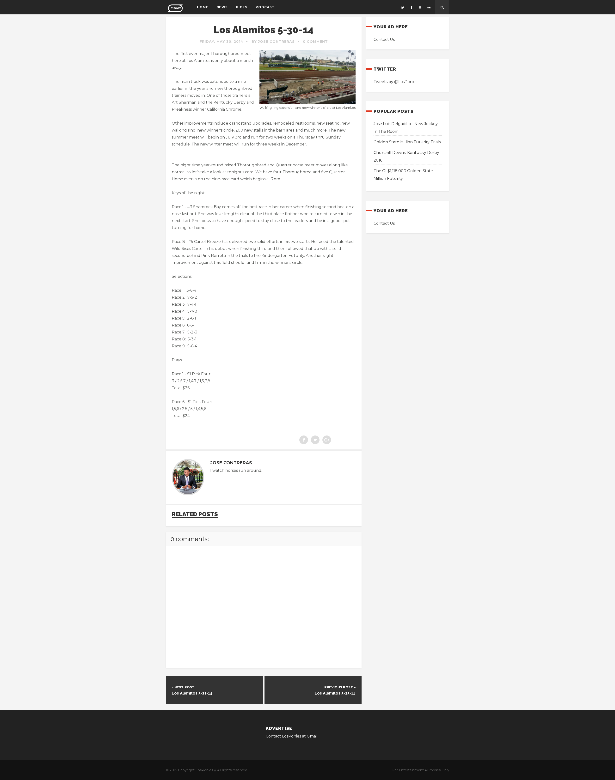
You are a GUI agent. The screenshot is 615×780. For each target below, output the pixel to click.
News (222, 7)
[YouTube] (420, 7)
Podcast (265, 7)
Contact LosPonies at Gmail (292, 736)
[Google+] (326, 439)
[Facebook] (411, 7)
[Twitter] (403, 7)
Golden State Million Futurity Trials (407, 142)
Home (202, 7)
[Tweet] (315, 439)
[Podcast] (428, 7)
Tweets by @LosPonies (395, 81)
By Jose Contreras (273, 41)
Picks (241, 7)
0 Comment (315, 41)
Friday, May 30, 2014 (221, 41)
